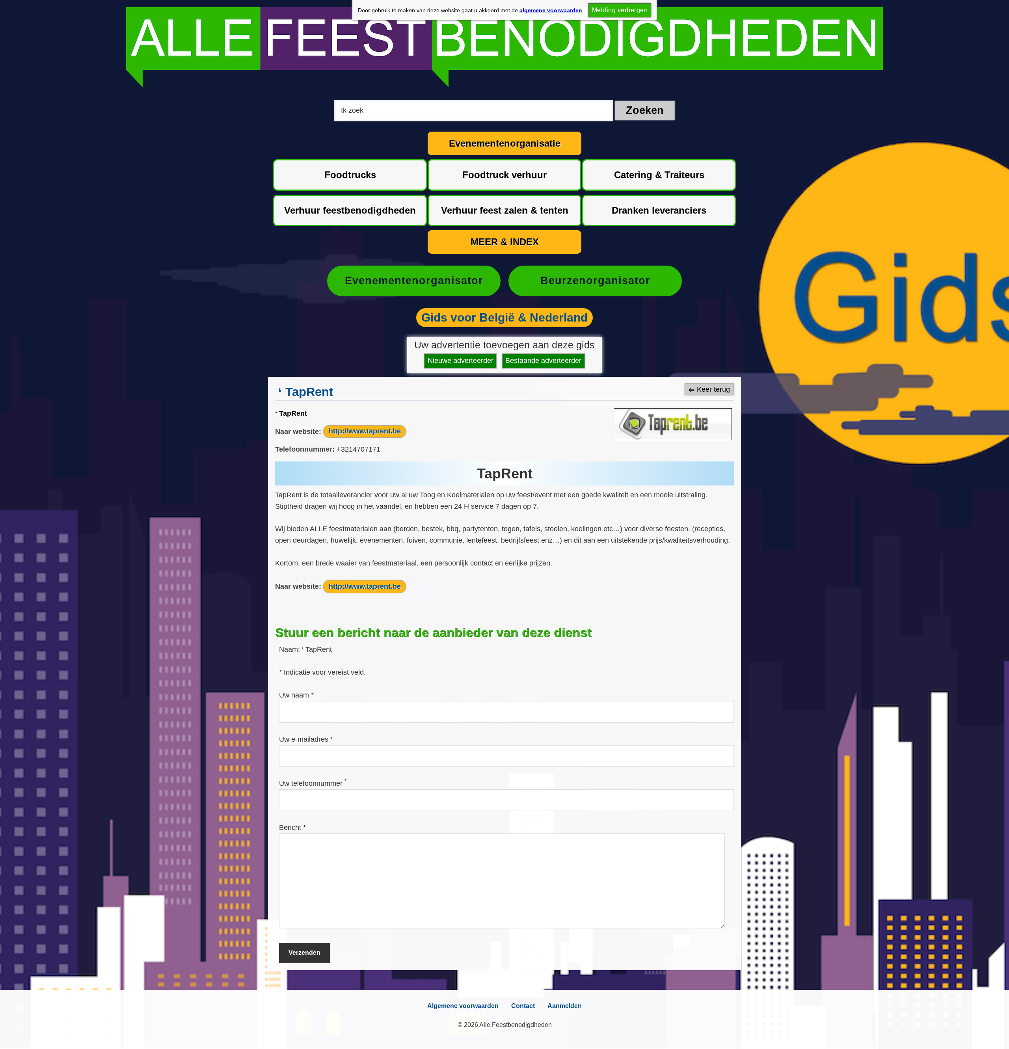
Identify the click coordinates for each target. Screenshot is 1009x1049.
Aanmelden (564, 1006)
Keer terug (713, 389)
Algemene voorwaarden (463, 1006)
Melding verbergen (620, 10)
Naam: (290, 649)
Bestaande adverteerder (543, 361)
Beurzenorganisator (595, 280)
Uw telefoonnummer (312, 783)
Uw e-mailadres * (306, 739)
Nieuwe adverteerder (460, 361)
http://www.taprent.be (365, 431)
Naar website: (298, 431)
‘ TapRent (291, 413)
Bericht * (292, 827)
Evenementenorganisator (414, 280)
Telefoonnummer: (305, 449)
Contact (523, 1006)
